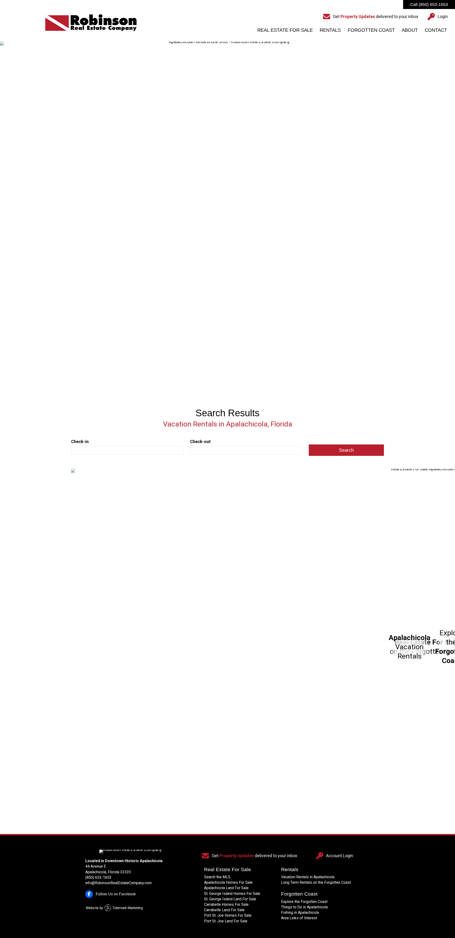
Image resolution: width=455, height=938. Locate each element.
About (410, 30)
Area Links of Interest (299, 918)
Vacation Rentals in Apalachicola (307, 877)
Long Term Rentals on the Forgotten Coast (316, 882)
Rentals (330, 30)
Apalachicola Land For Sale (226, 888)
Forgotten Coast (371, 30)
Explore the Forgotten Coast (304, 901)
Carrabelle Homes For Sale (226, 904)
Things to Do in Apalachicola (304, 907)
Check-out (200, 441)
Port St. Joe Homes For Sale (227, 915)
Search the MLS (217, 877)
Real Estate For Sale (285, 30)
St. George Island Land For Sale (230, 899)
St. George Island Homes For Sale (232, 893)
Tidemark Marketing (127, 908)
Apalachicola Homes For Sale (228, 882)
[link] (227, 646)
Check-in (80, 441)
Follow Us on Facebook (116, 894)
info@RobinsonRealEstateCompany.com (118, 883)
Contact (436, 30)
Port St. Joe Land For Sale (225, 921)
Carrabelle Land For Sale (224, 910)
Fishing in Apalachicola (300, 912)
